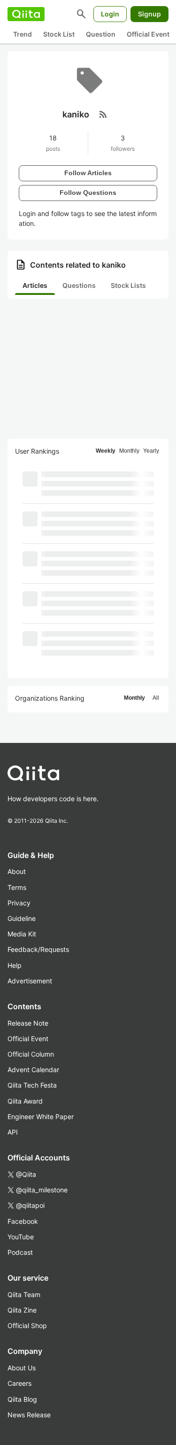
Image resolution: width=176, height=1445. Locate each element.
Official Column (31, 1054)
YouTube (21, 1237)
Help (15, 965)
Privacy (19, 903)
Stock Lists (128, 285)
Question (100, 34)
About (17, 871)
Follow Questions (88, 192)
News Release (29, 1415)
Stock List (59, 34)
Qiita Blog (22, 1399)
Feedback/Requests (38, 949)
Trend (22, 34)
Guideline (22, 918)
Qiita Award (25, 1101)
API (13, 1132)
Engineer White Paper (41, 1116)
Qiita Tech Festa (32, 1085)
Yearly (151, 451)
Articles (35, 285)
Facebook (23, 1221)
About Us (22, 1368)
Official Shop (27, 1325)
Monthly (129, 451)
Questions (79, 285)
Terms (17, 887)
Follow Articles (88, 173)
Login (110, 14)
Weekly (105, 451)
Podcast (20, 1252)
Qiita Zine (22, 1310)
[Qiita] (26, 14)
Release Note (28, 1023)
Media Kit (22, 934)
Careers (19, 1383)
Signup (149, 14)
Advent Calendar (33, 1070)
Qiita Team (24, 1294)
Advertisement (30, 981)
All (156, 698)
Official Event (148, 34)
